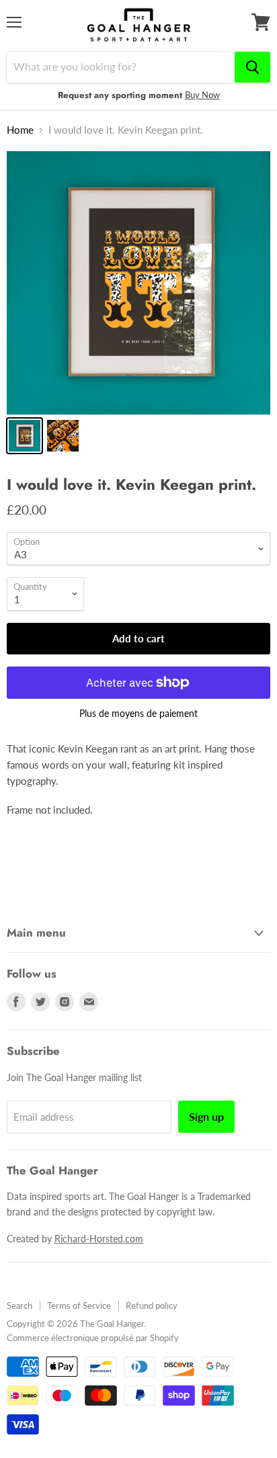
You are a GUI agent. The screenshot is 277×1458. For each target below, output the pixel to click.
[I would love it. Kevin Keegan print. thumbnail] (24, 436)
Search (19, 1305)
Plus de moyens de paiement (138, 713)
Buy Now (202, 94)
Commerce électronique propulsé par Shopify (93, 1337)
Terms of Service (79, 1305)
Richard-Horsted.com (98, 1238)
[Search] (252, 67)
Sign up (206, 1116)
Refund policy (151, 1305)
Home (20, 130)
